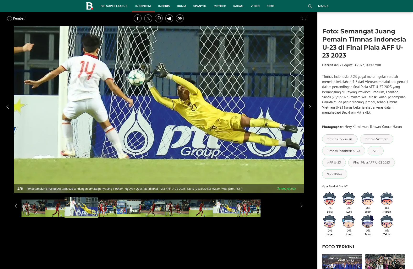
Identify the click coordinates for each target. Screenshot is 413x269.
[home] (89, 7)
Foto (270, 6)
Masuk (323, 6)
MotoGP (220, 6)
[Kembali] (25, 18)
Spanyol (199, 6)
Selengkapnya (286, 188)
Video (255, 6)
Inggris (164, 6)
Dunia (181, 6)
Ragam (238, 6)
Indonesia (143, 6)
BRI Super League (114, 6)
